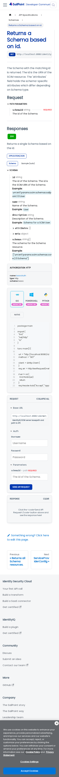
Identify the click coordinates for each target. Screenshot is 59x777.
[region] (29, 748)
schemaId (15, 470)
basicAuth (21, 275)
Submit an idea (12, 659)
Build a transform (13, 594)
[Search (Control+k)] (53, 5)
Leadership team (13, 717)
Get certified (10, 607)
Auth (16, 431)
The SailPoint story (14, 705)
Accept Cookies (29, 770)
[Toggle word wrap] (39, 326)
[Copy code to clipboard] (45, 326)
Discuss (7, 653)
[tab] (12, 163)
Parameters (20, 464)
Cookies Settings (29, 761)
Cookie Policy (33, 752)
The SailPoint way (13, 711)
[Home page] (10, 14)
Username (15, 437)
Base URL (18, 408)
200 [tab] (12, 136)
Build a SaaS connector (17, 601)
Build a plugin (10, 627)
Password (15, 451)
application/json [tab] (17, 156)
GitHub (7, 685)
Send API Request (21, 487)
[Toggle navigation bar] (5, 4)
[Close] (57, 723)
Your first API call (12, 588)
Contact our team (14, 665)
